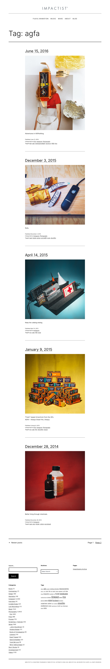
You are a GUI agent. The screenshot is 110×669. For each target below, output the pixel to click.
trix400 (58, 606)
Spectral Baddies (15, 639)
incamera (51, 594)
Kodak (34, 238)
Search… (11, 565)
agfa (33, 143)
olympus (49, 597)
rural (52, 603)
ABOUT (68, 19)
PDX (36, 332)
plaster (46, 600)
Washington (65, 606)
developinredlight (40, 143)
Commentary (13, 591)
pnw (50, 600)
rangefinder (44, 603)
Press (10, 617)
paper (60, 597)
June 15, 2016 (36, 51)
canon (42, 591)
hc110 (64, 591)
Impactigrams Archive (80, 569)
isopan (46, 429)
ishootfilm (40, 429)
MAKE (60, 19)
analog (52, 589)
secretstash (47, 524)
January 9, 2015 (38, 349)
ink (54, 594)
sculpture (55, 603)
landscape (64, 594)
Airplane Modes (14, 629)
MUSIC (53, 19)
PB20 (52, 143)
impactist (46, 594)
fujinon (57, 591)
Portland (55, 600)
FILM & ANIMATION (41, 19)
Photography (46, 141)
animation (56, 589)
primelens (61, 600)
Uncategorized (13, 650)
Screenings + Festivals (16, 622)
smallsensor (44, 606)
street (49, 606)
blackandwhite (64, 589)
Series (10, 624)
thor (56, 143)
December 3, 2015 (40, 160)
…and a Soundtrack (16, 627)
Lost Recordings (14, 606)
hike (67, 591)
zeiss (45, 608)
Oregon (55, 597)
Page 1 (90, 543)
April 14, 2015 (36, 255)
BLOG (75, 19)
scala (48, 238)
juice (34, 524)
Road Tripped (14, 637)
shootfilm (53, 238)
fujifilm (54, 591)
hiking (42, 594)
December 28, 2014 (42, 446)
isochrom (48, 143)
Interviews (12, 601)
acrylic (48, 589)
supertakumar (54, 606)
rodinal (42, 524)
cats (44, 591)
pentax (38, 238)
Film (35, 141)
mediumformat (44, 597)
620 (31, 143)
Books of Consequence (17, 632)
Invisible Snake (13, 604)
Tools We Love (14, 642)
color (47, 591)
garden (60, 591)
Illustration (12, 596)
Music (10, 609)
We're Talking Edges (16, 645)
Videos (11, 652)
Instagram (39, 141)
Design (11, 594)
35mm (42, 589)
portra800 (44, 238)
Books (11, 589)
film (36, 429)
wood (42, 608)
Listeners (12, 634)
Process (11, 619)
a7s (31, 332)
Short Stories (13, 647)
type (62, 606)
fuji (51, 591)
